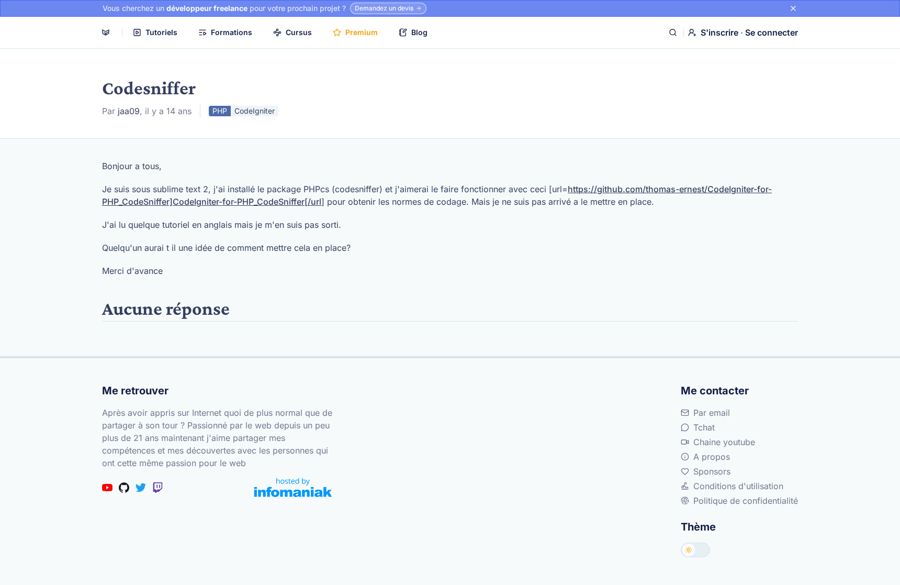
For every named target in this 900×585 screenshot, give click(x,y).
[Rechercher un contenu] (673, 32)
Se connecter (771, 32)
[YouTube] (107, 487)
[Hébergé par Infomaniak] (293, 487)
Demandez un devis (384, 8)
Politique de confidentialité (745, 500)
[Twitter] (141, 487)
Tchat (704, 427)
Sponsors (711, 471)
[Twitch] (157, 487)
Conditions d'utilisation (738, 486)
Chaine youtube (724, 442)
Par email (711, 412)
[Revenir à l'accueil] (105, 32)
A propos (711, 456)
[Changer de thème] (695, 550)
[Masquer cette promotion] (793, 8)
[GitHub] (124, 487)
